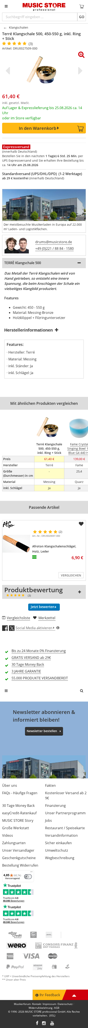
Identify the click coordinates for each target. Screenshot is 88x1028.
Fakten (50, 785)
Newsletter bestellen (42, 731)
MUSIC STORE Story (17, 820)
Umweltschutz (56, 850)
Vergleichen (71, 575)
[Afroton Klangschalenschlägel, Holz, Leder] (16, 543)
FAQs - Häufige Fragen (19, 793)
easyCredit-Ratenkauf (19, 813)
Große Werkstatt (15, 828)
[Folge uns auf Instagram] (44, 1023)
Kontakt (36, 1004)
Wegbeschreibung (59, 857)
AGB (56, 1008)
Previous (8, 70)
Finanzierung (55, 805)
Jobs (48, 820)
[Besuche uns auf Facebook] (37, 1023)
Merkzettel (46, 618)
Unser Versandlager (18, 850)
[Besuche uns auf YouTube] (52, 1023)
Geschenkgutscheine (19, 857)
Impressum (49, 1004)
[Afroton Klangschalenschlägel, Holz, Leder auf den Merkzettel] (81, 524)
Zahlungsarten (14, 843)
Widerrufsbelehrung (41, 1008)
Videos (7, 835)
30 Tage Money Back (18, 805)
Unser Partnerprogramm (65, 813)
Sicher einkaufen (58, 843)
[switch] (28, 876)
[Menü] (31, 872)
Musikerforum (22, 1004)
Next (79, 70)
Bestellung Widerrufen (20, 865)
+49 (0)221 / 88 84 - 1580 (54, 248)
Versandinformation (61, 835)
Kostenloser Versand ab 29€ (66, 795)
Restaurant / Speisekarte (65, 828)
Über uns (9, 785)
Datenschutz (65, 1004)
